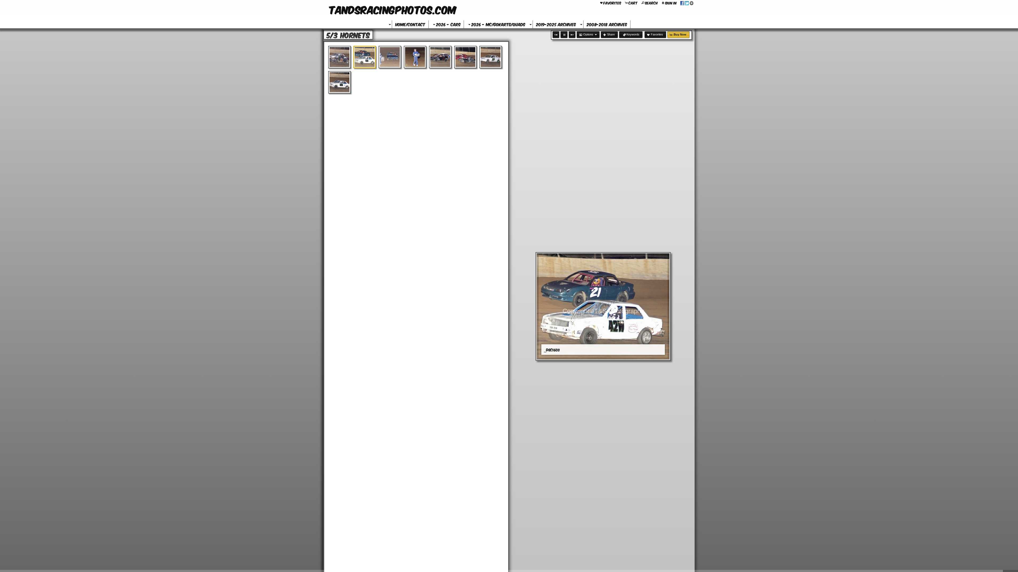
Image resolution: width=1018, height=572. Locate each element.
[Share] (687, 2)
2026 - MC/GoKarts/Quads (498, 24)
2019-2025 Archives (556, 24)
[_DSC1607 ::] (465, 57)
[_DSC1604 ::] (390, 57)
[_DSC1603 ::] (365, 57)
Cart (633, 2)
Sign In (671, 2)
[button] (555, 34)
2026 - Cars (448, 24)
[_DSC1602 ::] (339, 57)
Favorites (612, 2)
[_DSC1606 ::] (440, 57)
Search (651, 2)
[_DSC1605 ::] (415, 57)
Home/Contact (410, 24)
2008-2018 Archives (607, 24)
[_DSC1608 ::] (491, 57)
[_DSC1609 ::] (339, 82)
